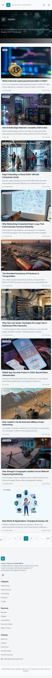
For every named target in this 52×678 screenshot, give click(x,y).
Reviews (4, 612)
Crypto (3, 601)
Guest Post (5, 647)
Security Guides (6, 624)
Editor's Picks (6, 628)
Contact (4, 643)
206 (47, 538)
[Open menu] (3, 5)
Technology (5, 594)
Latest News (5, 620)
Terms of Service (7, 655)
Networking (5, 586)
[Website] (3, 575)
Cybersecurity (6, 590)
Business (4, 597)
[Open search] (44, 5)
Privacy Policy (6, 651)
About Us (4, 639)
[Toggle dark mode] (49, 5)
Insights (3, 616)
